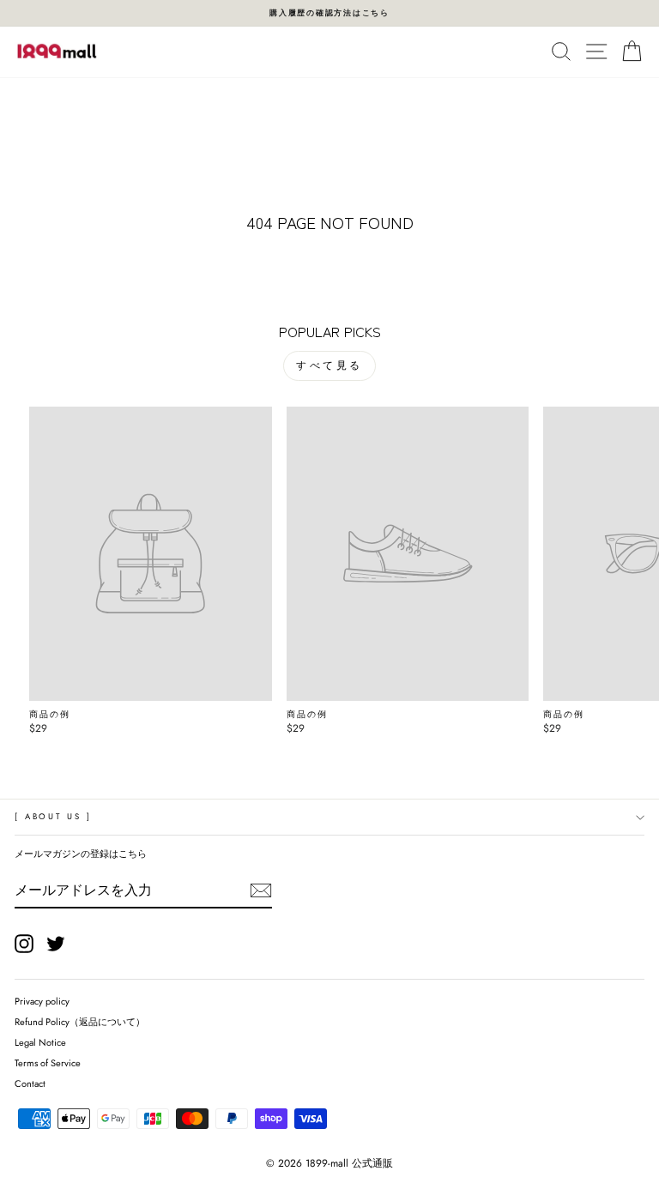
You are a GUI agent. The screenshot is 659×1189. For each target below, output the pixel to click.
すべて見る (329, 365)
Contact (30, 1083)
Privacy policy (42, 1001)
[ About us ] (53, 817)
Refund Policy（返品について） (80, 1022)
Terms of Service (48, 1063)
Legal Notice (40, 1042)
